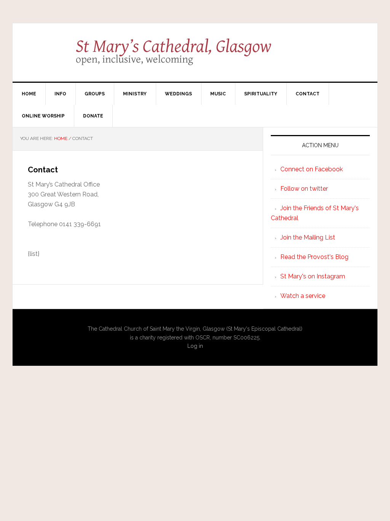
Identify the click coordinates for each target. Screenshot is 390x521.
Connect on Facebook (311, 169)
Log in (195, 346)
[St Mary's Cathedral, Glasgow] (195, 57)
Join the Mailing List (307, 237)
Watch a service (302, 295)
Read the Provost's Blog (314, 256)
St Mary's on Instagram (312, 276)
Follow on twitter (304, 188)
